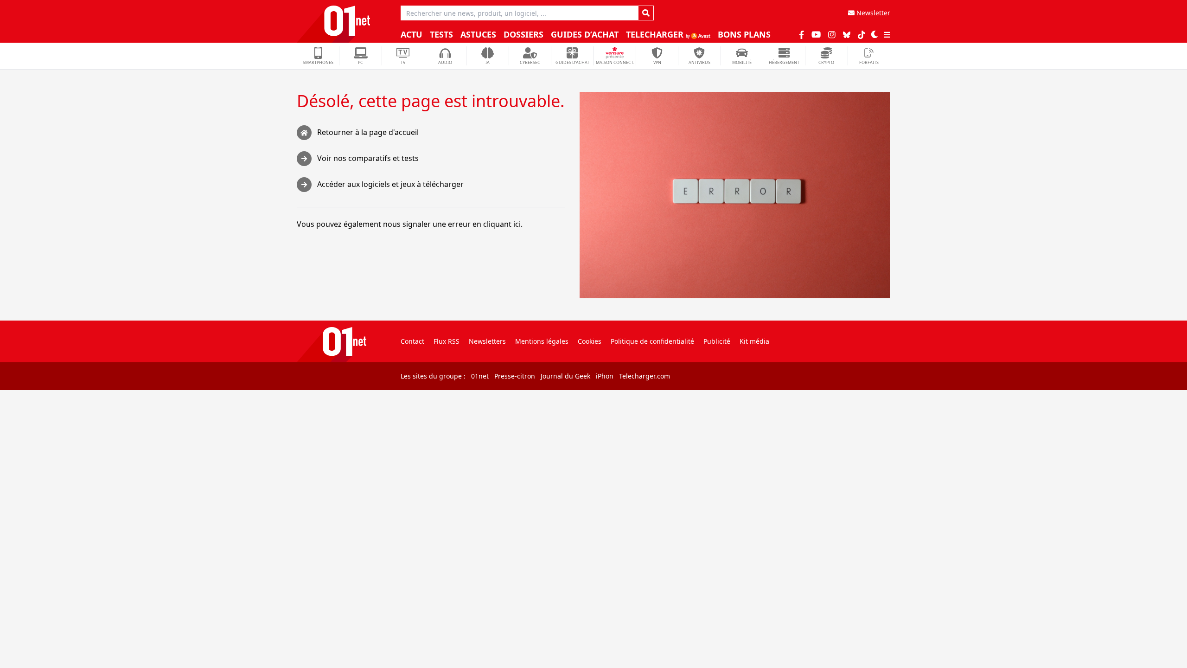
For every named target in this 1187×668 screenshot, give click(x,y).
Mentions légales (541, 341)
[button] (874, 34)
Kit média (754, 341)
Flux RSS (446, 341)
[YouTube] (816, 34)
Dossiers (523, 34)
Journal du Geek (565, 376)
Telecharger (656, 34)
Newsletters (487, 341)
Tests (441, 34)
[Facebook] (801, 34)
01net (480, 376)
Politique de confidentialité (652, 341)
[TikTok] (861, 34)
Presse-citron (514, 376)
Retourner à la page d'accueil (368, 132)
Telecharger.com (644, 376)
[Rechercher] (646, 13)
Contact (412, 341)
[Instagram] (832, 34)
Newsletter (872, 12)
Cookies (589, 341)
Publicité (716, 341)
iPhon (604, 376)
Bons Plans (744, 34)
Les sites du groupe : (433, 376)
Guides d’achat (585, 34)
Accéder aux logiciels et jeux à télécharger (390, 184)
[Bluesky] (846, 35)
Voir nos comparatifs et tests (368, 158)
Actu (411, 34)
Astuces (478, 34)
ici (517, 224)
